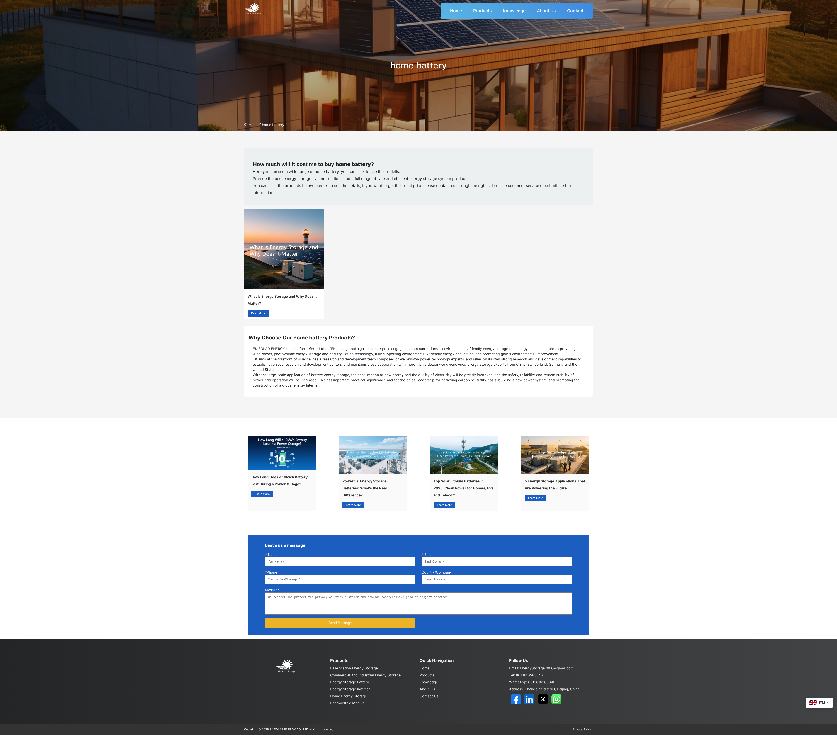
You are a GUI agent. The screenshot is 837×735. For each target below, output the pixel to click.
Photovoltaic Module (347, 703)
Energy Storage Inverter (350, 689)
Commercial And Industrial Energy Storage (365, 675)
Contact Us (429, 696)
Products (482, 10)
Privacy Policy (582, 729)
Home (456, 10)
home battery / (274, 124)
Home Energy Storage (348, 696)
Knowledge (514, 10)
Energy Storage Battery (349, 682)
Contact (575, 10)
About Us (546, 10)
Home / (255, 124)
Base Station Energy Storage (354, 668)
